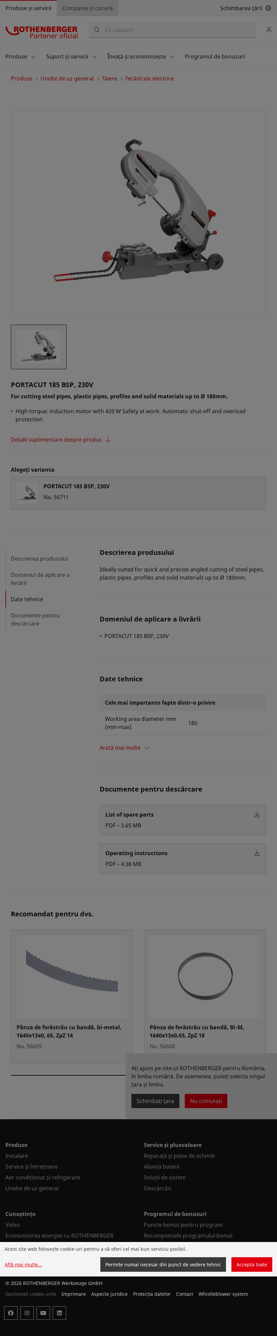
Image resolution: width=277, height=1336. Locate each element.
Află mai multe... (23, 1264)
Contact (184, 1294)
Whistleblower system (223, 1294)
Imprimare (73, 1294)
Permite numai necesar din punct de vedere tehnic (163, 1264)
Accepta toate (251, 1264)
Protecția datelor (152, 1294)
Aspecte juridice (109, 1294)
